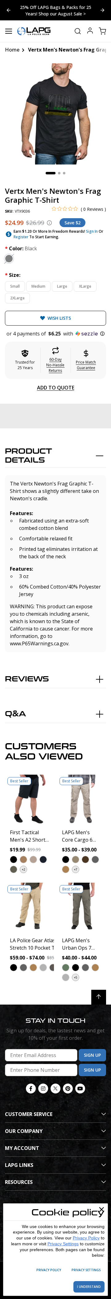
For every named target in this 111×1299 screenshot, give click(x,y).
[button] (55, 334)
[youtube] (80, 1088)
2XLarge (17, 298)
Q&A (15, 714)
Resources (19, 1182)
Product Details (28, 456)
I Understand (89, 1286)
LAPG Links (19, 1165)
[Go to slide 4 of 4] (102, 10)
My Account (22, 1148)
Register (21, 236)
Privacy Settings (63, 1243)
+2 (23, 869)
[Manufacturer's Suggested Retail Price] (49, 223)
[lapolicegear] (34, 31)
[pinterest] (68, 1088)
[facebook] (31, 1088)
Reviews (27, 679)
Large (62, 286)
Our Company (24, 1131)
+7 (75, 869)
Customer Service (28, 1114)
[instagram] (43, 1088)
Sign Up (92, 1055)
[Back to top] (98, 997)
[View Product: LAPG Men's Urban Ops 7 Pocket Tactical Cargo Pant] (81, 907)
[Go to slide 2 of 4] (8, 10)
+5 (75, 977)
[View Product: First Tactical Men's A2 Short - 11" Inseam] (29, 799)
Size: (12, 275)
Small (15, 286)
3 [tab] (64, 173)
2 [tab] (59, 173)
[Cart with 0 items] (102, 31)
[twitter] (55, 1088)
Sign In (92, 231)
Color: (21, 248)
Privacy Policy (86, 1237)
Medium (38, 286)
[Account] (90, 31)
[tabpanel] (55, 113)
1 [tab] (51, 173)
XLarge (85, 286)
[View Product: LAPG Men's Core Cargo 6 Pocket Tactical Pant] (81, 799)
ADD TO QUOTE (55, 387)
